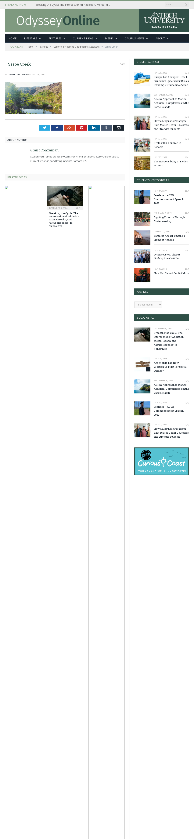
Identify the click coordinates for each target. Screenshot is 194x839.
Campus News (134, 38)
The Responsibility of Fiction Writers (171, 163)
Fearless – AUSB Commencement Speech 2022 (169, 199)
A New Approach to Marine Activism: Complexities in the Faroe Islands (171, 103)
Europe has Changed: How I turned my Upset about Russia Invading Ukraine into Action (171, 81)
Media (109, 38)
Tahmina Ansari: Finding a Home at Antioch (169, 237)
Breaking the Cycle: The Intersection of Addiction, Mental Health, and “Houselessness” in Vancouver (74, 4)
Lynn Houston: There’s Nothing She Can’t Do (167, 256)
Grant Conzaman (18, 74)
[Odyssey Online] (97, 19)
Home (12, 38)
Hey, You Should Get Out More (171, 273)
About (160, 38)
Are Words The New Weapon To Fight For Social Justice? (170, 366)
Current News (83, 38)
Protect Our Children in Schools (167, 145)
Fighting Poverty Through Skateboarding (169, 219)
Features (55, 38)
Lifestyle (30, 38)
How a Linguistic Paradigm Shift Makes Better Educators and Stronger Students (171, 125)
